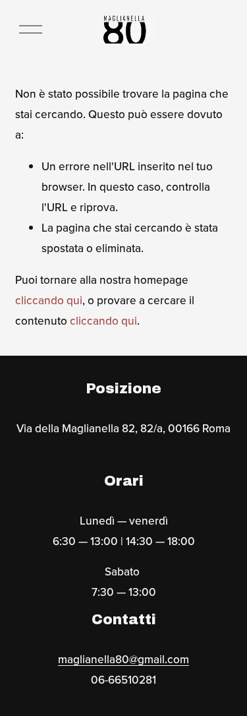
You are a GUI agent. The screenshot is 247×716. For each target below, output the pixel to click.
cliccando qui (48, 300)
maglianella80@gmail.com (123, 659)
